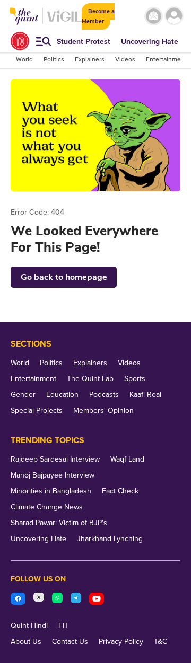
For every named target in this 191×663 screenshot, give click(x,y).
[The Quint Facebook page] (18, 600)
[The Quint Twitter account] (38, 600)
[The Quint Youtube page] (96, 600)
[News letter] (153, 16)
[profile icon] (174, 16)
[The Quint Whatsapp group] (57, 600)
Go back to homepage (64, 277)
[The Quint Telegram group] (76, 600)
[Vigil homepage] (64, 21)
